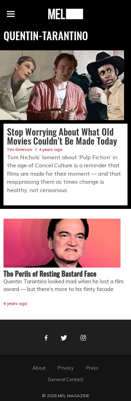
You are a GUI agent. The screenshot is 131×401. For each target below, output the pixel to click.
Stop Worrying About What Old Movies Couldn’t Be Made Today (62, 136)
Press (92, 368)
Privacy (66, 368)
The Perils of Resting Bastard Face (49, 273)
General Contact (65, 379)
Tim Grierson (19, 149)
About (38, 368)
